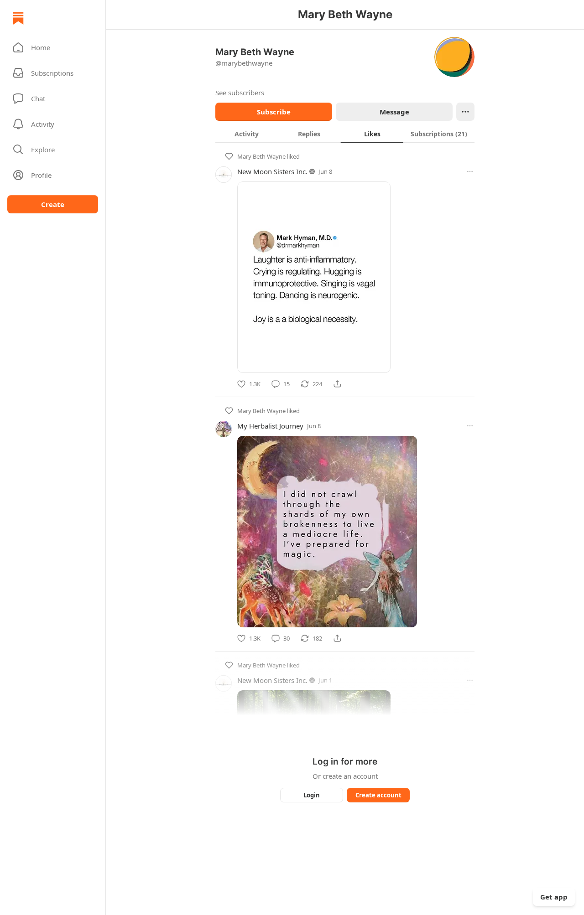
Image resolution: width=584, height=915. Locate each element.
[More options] (470, 171)
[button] (52, 47)
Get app (554, 896)
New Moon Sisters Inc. (272, 171)
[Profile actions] (465, 112)
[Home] (18, 18)
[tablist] (344, 133)
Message (394, 111)
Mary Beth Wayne (261, 156)
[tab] (246, 133)
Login (311, 795)
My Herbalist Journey (270, 425)
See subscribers (239, 92)
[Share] (337, 384)
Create (52, 204)
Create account (378, 795)
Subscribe (274, 111)
